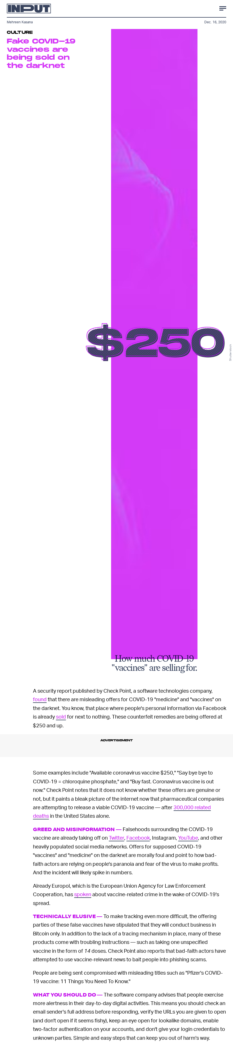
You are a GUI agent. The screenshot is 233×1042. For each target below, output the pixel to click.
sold (61, 716)
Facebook (138, 837)
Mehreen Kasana (20, 22)
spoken (82, 894)
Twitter (116, 837)
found (40, 699)
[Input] (29, 8)
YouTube (188, 837)
